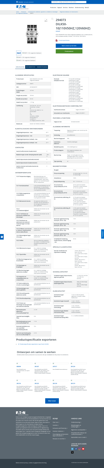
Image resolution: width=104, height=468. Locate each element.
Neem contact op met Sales (69, 45)
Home (17, 11)
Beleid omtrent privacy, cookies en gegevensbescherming (31, 463)
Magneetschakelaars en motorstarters (69, 11)
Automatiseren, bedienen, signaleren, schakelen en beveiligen (43, 11)
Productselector (69, 51)
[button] (102, 234)
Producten (23, 11)
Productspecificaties (64, 40)
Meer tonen (52, 401)
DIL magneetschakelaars (22, 13)
